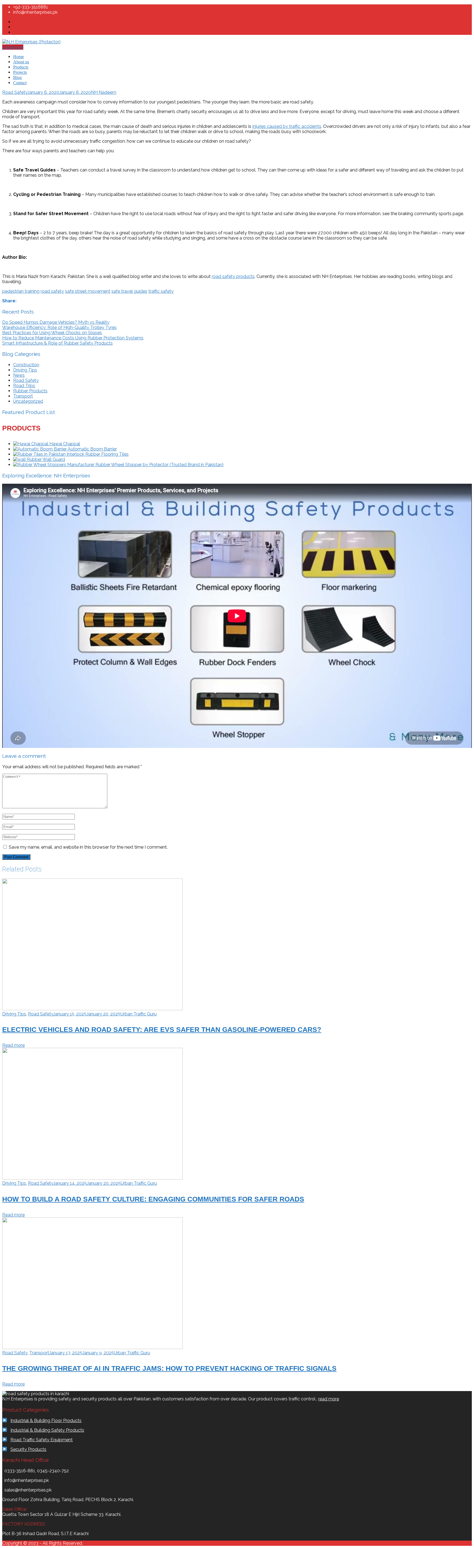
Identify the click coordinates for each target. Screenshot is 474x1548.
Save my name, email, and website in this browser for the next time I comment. (88, 847)
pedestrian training (21, 291)
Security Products (28, 1449)
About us (21, 62)
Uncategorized (28, 401)
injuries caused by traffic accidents (286, 126)
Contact (20, 82)
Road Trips (24, 385)
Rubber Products (30, 390)
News (19, 375)
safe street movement (87, 291)
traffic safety (161, 291)
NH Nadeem (103, 92)
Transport (23, 396)
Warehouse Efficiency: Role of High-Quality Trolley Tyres (59, 327)
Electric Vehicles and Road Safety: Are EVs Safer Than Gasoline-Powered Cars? (161, 1029)
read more (328, 1398)
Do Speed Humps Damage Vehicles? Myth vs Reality (55, 322)
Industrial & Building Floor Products (45, 1420)
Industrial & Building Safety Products (47, 1430)
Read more (13, 1045)
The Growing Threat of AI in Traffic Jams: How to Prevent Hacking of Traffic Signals (169, 1368)
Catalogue (12, 47)
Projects (20, 72)
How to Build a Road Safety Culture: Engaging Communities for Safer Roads (153, 1199)
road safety (52, 291)
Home (18, 56)
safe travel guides (129, 291)
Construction (26, 364)
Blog (17, 77)
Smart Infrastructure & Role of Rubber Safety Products (57, 343)
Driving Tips (25, 370)
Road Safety (14, 92)
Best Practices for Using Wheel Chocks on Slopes (52, 332)
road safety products (233, 276)
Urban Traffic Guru (138, 1014)
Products (20, 67)
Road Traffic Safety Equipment (41, 1439)
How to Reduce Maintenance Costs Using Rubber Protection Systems (72, 337)
